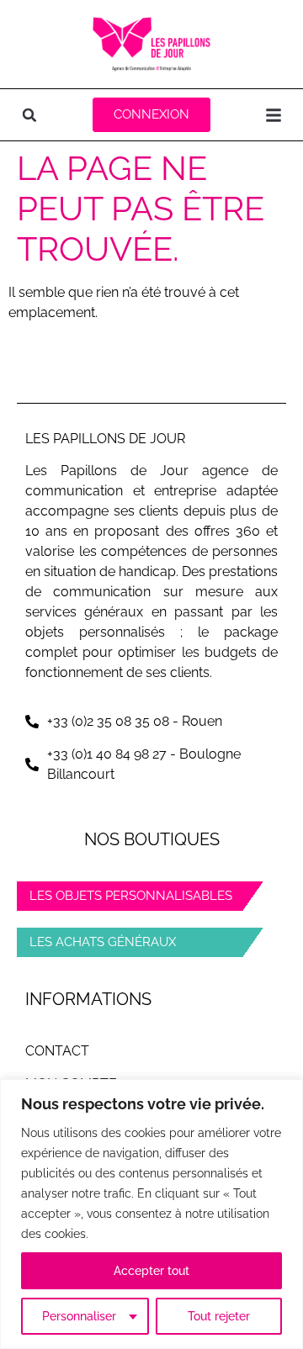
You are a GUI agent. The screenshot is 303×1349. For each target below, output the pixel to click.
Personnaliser (79, 1316)
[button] (29, 115)
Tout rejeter (219, 1316)
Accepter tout (151, 1271)
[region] (151, 1214)
